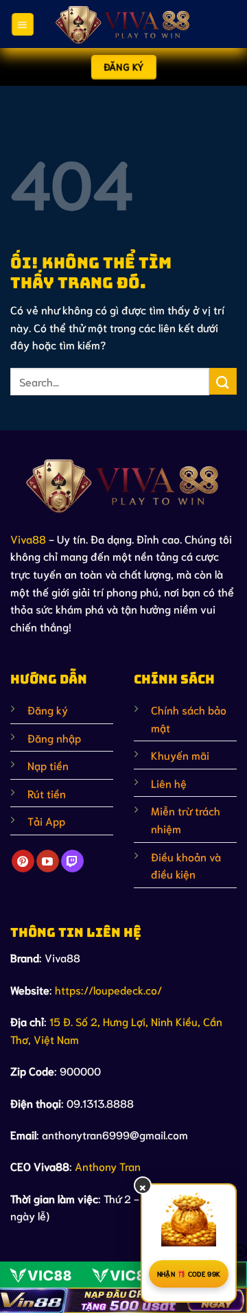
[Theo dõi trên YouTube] (47, 861)
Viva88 (28, 538)
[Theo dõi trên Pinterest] (23, 861)
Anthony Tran (108, 1166)
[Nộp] (223, 381)
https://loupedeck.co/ (108, 989)
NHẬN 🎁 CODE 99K (189, 1273)
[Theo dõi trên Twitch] (72, 861)
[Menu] (22, 24)
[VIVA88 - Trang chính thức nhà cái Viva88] (123, 23)
